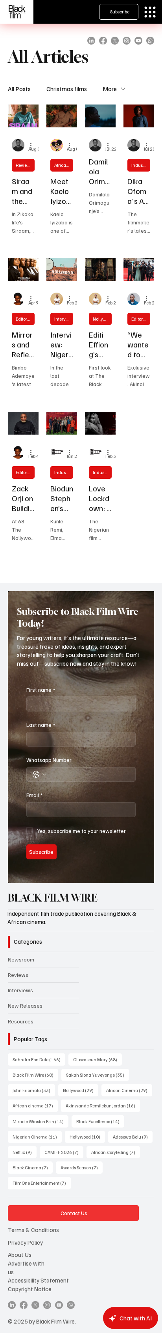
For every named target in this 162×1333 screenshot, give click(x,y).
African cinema (35, 1105)
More (110, 89)
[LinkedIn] (91, 41)
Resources (20, 1021)
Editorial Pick (25, 319)
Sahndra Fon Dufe (39, 1059)
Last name (40, 724)
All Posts (19, 89)
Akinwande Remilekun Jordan (103, 1105)
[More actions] (33, 145)
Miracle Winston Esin (40, 1121)
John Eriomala (34, 1090)
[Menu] (150, 12)
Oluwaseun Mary (97, 1059)
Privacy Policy (25, 1242)
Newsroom (21, 959)
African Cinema (63, 165)
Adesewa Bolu (133, 1136)
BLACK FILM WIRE (53, 898)
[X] (115, 41)
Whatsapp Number (49, 759)
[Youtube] (138, 41)
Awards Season (82, 1167)
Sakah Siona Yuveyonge (97, 1075)
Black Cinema (33, 1167)
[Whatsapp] (150, 41)
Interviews (63, 319)
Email (34, 795)
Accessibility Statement (38, 1280)
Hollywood (87, 1136)
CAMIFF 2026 (63, 1152)
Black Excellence (100, 1121)
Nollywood (102, 319)
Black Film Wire (35, 1075)
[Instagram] (127, 41)
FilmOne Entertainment (42, 1183)
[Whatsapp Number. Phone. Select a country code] (39, 774)
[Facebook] (103, 41)
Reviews (24, 165)
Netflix (25, 1152)
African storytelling (115, 1152)
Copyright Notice (30, 1288)
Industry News (140, 165)
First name (40, 689)
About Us (19, 1254)
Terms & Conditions (33, 1229)
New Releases (25, 1005)
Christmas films (66, 89)
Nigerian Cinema (37, 1136)
